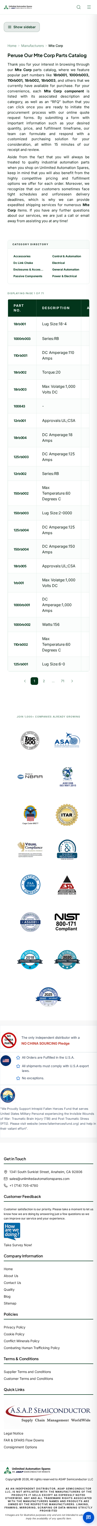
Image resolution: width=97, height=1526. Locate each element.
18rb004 (20, 438)
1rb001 (19, 583)
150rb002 (21, 493)
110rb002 (21, 644)
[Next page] (72, 681)
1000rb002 (22, 625)
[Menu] (89, 7)
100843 (19, 406)
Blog (7, 1296)
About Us (11, 1276)
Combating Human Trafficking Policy (32, 1348)
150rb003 (21, 513)
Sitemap (10, 1303)
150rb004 (21, 549)
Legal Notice (13, 1433)
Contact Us (12, 1283)
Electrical (58, 263)
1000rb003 (22, 339)
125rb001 (21, 664)
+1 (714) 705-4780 (23, 1185)
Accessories (22, 256)
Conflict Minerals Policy (22, 1341)
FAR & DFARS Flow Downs (24, 1440)
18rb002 (20, 372)
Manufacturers (32, 46)
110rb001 (20, 355)
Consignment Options (20, 1447)
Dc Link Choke (23, 263)
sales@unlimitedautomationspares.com (39, 1179)
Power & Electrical (64, 276)
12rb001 (20, 421)
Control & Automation (66, 256)
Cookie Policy (14, 1334)
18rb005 (20, 566)
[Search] (78, 7)
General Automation (65, 269)
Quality (9, 1289)
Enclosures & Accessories (29, 269)
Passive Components (27, 276)
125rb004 (21, 530)
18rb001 (20, 324)
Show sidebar (24, 27)
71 (62, 681)
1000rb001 (22, 605)
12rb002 (20, 474)
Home (12, 46)
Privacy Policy (14, 1327)
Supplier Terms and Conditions (27, 1372)
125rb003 (21, 457)
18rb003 (20, 389)
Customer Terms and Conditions (28, 1379)
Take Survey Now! (18, 1245)
